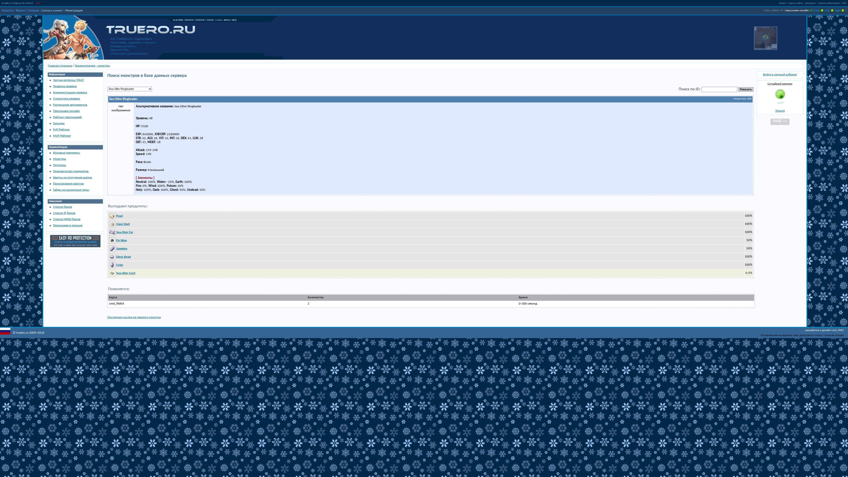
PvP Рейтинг (61, 129)
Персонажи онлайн (66, 111)
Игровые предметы (66, 153)
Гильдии (58, 123)
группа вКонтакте (829, 3)
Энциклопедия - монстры (92, 66)
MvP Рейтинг (62, 136)
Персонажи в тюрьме (67, 225)
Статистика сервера (66, 98)
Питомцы (59, 165)
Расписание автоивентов (70, 105)
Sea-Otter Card (125, 273)
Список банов (62, 207)
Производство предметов (71, 171)
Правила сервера (65, 86)
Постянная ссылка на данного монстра (134, 317)
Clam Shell (123, 224)
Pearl (119, 216)
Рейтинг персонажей (67, 117)
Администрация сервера (70, 92)
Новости (7, 10)
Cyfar (119, 265)
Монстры (59, 159)
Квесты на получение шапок (72, 177)
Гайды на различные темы (71, 190)
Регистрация (74, 10)
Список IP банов (64, 213)
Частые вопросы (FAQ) (68, 80)
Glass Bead (123, 256)
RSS (844, 3)
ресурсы (810, 3)
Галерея (33, 10)
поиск (782, 3)
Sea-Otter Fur (124, 232)
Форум (20, 10)
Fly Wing (121, 240)
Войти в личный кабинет (780, 74)
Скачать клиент (52, 10)
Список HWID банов (66, 219)
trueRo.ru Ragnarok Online (17, 3)
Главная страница (60, 66)
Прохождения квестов (68, 184)
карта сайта (796, 3)
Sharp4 (780, 111)
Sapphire (121, 248)
